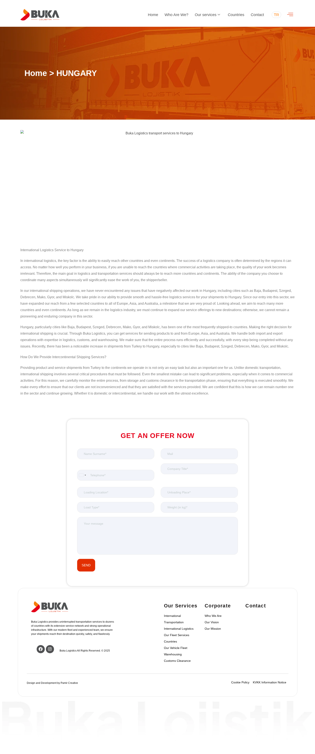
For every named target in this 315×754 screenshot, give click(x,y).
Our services (205, 15)
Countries (236, 15)
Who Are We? (176, 15)
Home (153, 15)
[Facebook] (41, 649)
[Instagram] (50, 649)
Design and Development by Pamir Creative (52, 682)
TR (276, 15)
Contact (257, 15)
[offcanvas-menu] (290, 14)
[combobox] (82, 475)
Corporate (218, 606)
